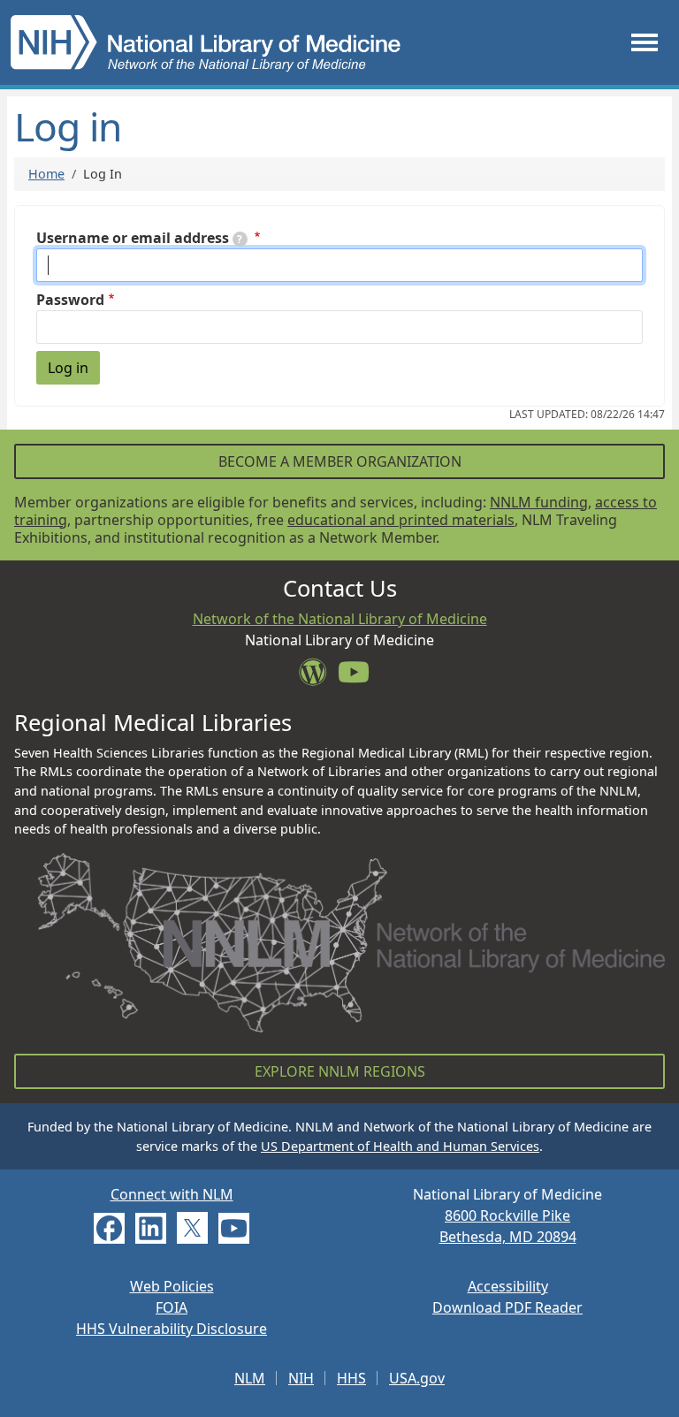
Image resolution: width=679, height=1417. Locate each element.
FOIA (171, 1307)
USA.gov (417, 1378)
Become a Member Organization (340, 461)
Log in (68, 367)
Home (46, 173)
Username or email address (132, 238)
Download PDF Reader (507, 1307)
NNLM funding (539, 502)
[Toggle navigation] (644, 42)
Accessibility (508, 1286)
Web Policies (172, 1286)
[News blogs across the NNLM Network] (318, 677)
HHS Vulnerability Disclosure (171, 1328)
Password (70, 299)
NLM (249, 1378)
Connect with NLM (172, 1194)
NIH (301, 1378)
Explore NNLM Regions (340, 1071)
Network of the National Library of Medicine (340, 619)
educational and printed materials (401, 519)
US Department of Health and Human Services (400, 1146)
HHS (351, 1378)
